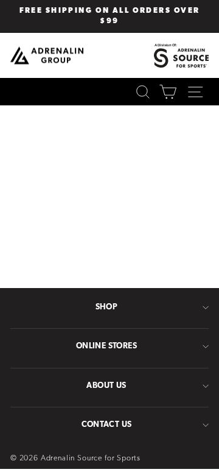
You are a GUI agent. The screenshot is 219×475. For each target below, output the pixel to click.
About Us (106, 386)
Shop (107, 307)
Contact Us (107, 425)
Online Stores (106, 346)
